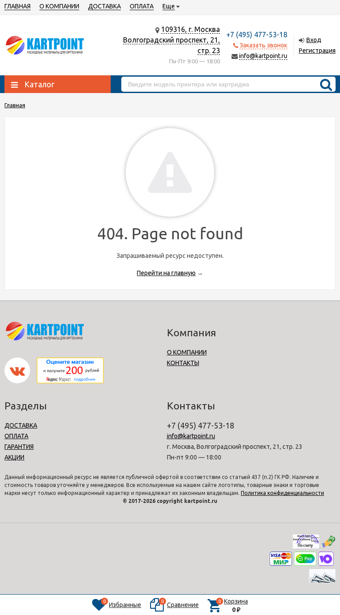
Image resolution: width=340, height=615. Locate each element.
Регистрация (317, 50)
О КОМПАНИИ (59, 6)
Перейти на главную (166, 272)
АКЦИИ (14, 457)
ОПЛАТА (142, 6)
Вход (313, 39)
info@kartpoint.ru (263, 55)
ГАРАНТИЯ (19, 446)
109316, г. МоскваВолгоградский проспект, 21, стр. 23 (171, 39)
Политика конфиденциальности (282, 493)
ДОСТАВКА (104, 6)
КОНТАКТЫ (183, 362)
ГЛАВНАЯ (17, 6)
